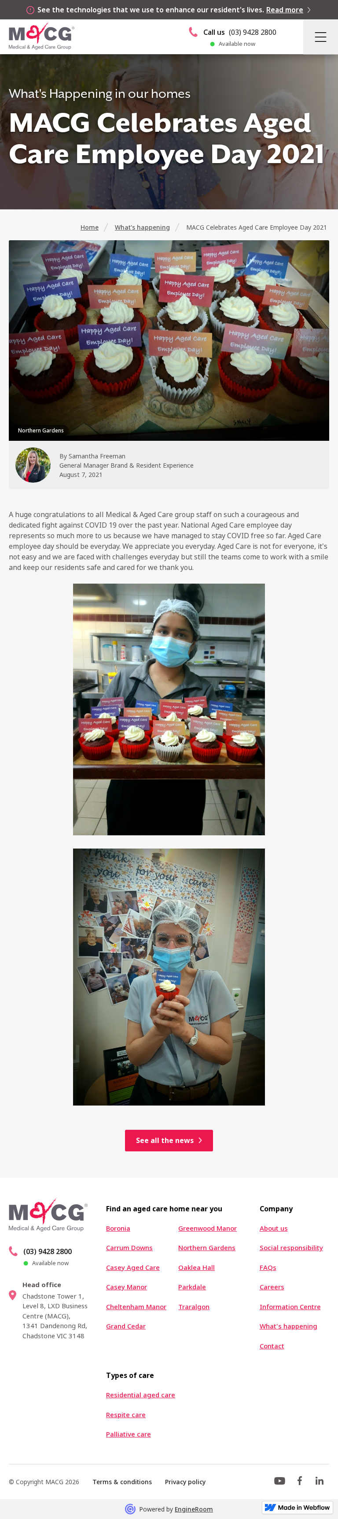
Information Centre (290, 1307)
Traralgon (193, 1307)
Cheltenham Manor (136, 1307)
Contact (272, 1346)
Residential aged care (140, 1395)
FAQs (268, 1267)
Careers (272, 1287)
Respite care (126, 1415)
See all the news (165, 1140)
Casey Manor (126, 1287)
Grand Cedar (126, 1326)
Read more (284, 9)
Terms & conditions (122, 1481)
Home (90, 227)
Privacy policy (185, 1481)
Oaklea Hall (196, 1267)
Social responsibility (291, 1248)
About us (274, 1228)
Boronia (118, 1228)
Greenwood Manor (207, 1228)
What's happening (142, 227)
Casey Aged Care (133, 1267)
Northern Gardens (206, 1248)
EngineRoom (194, 1509)
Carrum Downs (129, 1248)
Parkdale (192, 1287)
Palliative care (128, 1434)
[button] (320, 36)
